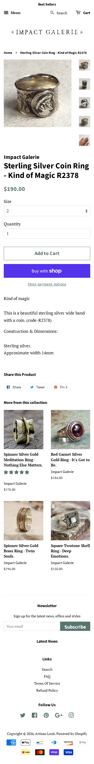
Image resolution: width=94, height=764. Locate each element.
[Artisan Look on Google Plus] (58, 716)
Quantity (12, 224)
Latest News (47, 641)
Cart (86, 13)
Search (47, 669)
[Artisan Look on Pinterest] (46, 716)
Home (8, 53)
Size (8, 201)
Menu (15, 12)
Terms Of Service (47, 683)
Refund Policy (47, 690)
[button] (17, 472)
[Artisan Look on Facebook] (34, 716)
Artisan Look (45, 733)
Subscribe (75, 627)
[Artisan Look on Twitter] (23, 716)
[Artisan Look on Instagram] (71, 716)
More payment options (47, 284)
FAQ (47, 676)
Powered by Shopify (71, 733)
